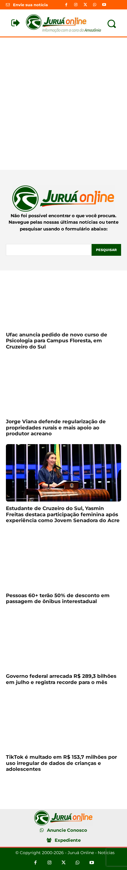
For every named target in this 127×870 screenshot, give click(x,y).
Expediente (68, 840)
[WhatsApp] (95, 4)
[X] (85, 4)
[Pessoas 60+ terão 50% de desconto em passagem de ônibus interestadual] (63, 560)
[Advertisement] (63, 103)
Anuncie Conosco (67, 830)
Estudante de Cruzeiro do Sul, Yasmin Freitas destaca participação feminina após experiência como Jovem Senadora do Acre (63, 514)
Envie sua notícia (30, 4)
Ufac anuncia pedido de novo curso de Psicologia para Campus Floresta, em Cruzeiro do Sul (56, 341)
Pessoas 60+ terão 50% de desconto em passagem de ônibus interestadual (58, 598)
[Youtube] (104, 4)
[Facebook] (66, 4)
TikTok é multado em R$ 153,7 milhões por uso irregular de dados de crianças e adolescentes (61, 763)
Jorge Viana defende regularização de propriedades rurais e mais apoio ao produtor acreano (56, 427)
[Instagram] (75, 4)
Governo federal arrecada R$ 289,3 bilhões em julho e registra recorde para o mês (61, 679)
